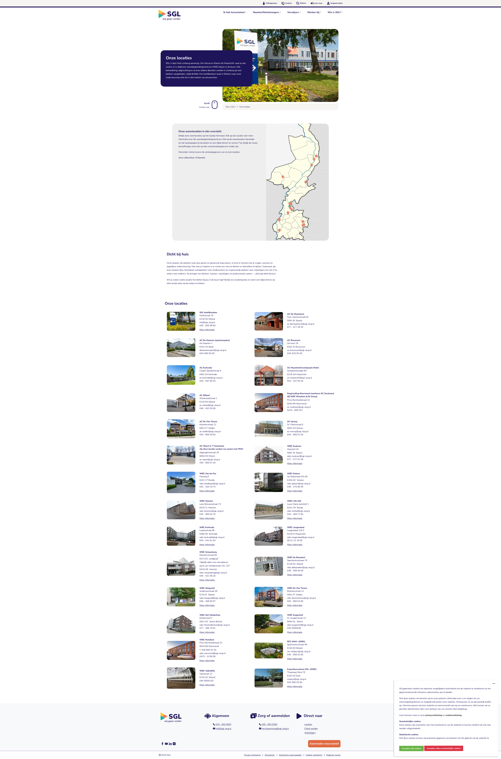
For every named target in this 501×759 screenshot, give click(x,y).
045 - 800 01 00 (295, 434)
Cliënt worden (311, 728)
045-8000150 (206, 680)
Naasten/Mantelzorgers (266, 12)
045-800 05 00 (206, 353)
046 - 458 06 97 (207, 601)
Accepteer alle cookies (411, 748)
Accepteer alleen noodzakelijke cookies (444, 748)
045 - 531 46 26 (207, 575)
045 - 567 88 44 (207, 381)
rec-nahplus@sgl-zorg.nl (299, 651)
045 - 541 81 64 (207, 540)
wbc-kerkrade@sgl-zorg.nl (212, 537)
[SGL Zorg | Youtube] (166, 744)
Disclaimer (270, 755)
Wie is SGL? (334, 12)
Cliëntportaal (271, 3)
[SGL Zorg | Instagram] (174, 744)
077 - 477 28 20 (295, 327)
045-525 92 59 (294, 353)
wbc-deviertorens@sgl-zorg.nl (301, 598)
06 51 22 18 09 (294, 540)
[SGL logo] (171, 15)
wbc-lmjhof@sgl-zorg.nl (298, 511)
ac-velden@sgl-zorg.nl (210, 431)
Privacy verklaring (252, 755)
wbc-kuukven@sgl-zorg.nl (299, 456)
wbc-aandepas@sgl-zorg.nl (212, 483)
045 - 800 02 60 (295, 654)
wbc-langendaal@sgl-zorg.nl (300, 537)
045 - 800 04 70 (207, 514)
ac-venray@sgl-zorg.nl (297, 431)
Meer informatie (207, 329)
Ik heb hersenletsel (234, 12)
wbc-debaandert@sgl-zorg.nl (301, 567)
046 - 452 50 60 (207, 408)
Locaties (308, 724)
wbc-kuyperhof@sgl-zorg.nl (300, 625)
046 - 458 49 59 (295, 570)
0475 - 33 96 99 (207, 656)
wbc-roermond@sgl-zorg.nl (212, 653)
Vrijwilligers (310, 732)
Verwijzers (293, 12)
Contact (288, 3)
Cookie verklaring (314, 755)
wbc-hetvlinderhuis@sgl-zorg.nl (214, 625)
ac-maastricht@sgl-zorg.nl (299, 377)
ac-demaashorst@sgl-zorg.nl (300, 324)
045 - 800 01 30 (207, 462)
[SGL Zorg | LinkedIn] (170, 744)
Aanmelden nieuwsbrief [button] (324, 743)
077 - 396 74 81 (207, 628)
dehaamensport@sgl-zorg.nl (212, 350)
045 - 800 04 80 (295, 601)
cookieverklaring (454, 715)
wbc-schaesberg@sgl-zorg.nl (213, 572)
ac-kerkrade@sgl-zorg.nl (211, 377)
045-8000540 (294, 628)
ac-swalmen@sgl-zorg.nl (299, 407)
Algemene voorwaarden (290, 755)
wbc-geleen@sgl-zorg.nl (299, 483)
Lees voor (318, 3)
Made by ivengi (333, 755)
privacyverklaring (433, 715)
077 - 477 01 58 (295, 459)
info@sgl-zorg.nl (207, 322)
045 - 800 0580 (269, 724)
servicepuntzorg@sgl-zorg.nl (275, 728)
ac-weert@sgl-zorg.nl (209, 459)
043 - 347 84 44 (295, 381)
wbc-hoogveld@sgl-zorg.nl (212, 598)
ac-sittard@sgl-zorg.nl (210, 405)
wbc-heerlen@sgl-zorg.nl (211, 511)
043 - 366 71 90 (295, 514)
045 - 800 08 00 (207, 325)
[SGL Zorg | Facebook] (162, 744)
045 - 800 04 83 (207, 434)
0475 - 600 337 (295, 410)
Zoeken (303, 3)
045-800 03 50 (294, 682)
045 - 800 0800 (223, 724)
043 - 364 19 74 (207, 486)
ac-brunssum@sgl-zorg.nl (299, 350)
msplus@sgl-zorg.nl (296, 679)
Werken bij (313, 12)
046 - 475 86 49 (295, 486)
